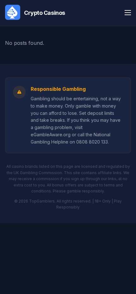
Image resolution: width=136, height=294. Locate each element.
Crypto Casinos (44, 12)
